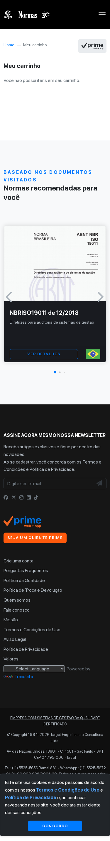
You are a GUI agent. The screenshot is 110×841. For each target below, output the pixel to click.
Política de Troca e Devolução (33, 590)
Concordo (55, 825)
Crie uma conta (18, 561)
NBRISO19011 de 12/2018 (44, 312)
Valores (11, 659)
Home (9, 44)
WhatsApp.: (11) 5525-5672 (83, 768)
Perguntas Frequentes (26, 570)
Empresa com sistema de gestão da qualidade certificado (55, 721)
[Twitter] (13, 497)
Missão (11, 619)
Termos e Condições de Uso (32, 629)
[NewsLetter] (99, 484)
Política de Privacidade (52, 469)
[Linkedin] (29, 497)
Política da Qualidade (24, 580)
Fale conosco (17, 610)
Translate (23, 676)
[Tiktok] (36, 497)
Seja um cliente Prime (35, 538)
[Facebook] (6, 497)
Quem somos (17, 600)
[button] (55, 372)
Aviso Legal (15, 639)
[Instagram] (21, 497)
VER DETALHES (43, 354)
